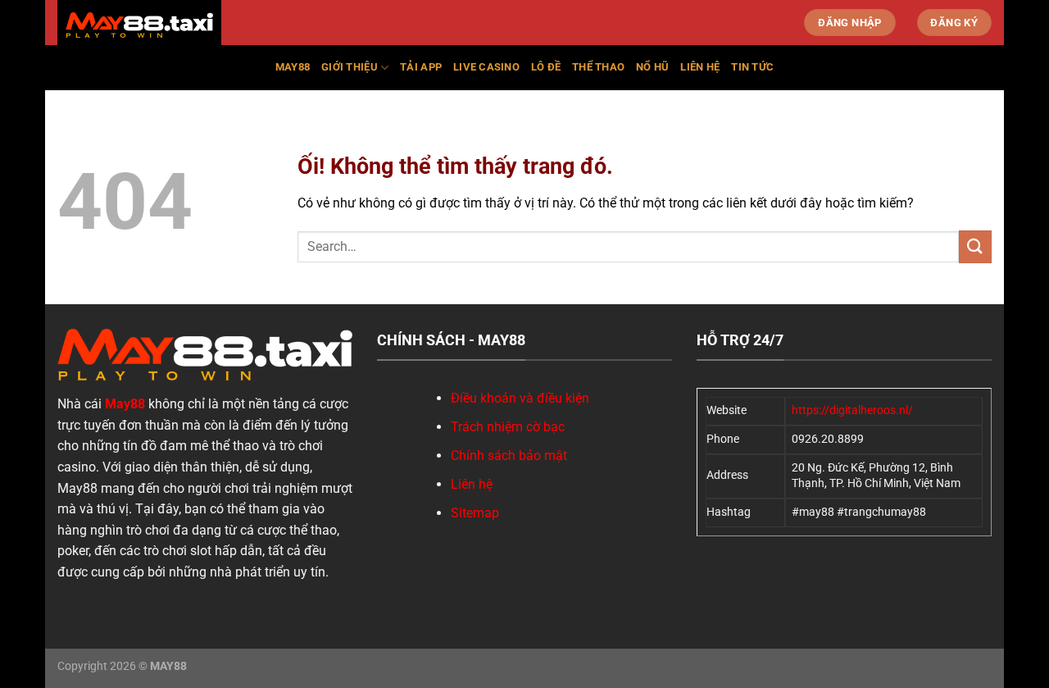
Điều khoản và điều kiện (520, 398)
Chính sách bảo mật (509, 455)
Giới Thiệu (349, 67)
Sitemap (475, 513)
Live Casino (486, 67)
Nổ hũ (652, 67)
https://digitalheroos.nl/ (852, 410)
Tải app (421, 67)
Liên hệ (700, 67)
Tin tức (752, 67)
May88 (292, 67)
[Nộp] (975, 246)
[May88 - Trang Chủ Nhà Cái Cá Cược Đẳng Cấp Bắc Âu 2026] (139, 25)
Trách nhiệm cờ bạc (508, 427)
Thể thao (598, 67)
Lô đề (546, 67)
